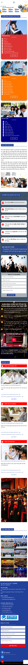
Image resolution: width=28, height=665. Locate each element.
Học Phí (3, 612)
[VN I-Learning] (14, 2)
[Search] (26, 2)
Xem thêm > (14, 399)
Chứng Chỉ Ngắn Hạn (6, 610)
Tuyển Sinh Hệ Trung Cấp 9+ (8, 604)
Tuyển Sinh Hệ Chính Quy (7, 606)
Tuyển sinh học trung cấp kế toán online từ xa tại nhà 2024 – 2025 (12, 396)
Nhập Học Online (9, 612)
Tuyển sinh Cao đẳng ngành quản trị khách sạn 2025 (12, 423)
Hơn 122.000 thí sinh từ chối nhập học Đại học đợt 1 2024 (10, 394)
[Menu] (2, 2)
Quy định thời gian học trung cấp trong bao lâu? (11, 385)
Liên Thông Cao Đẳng (6, 608)
